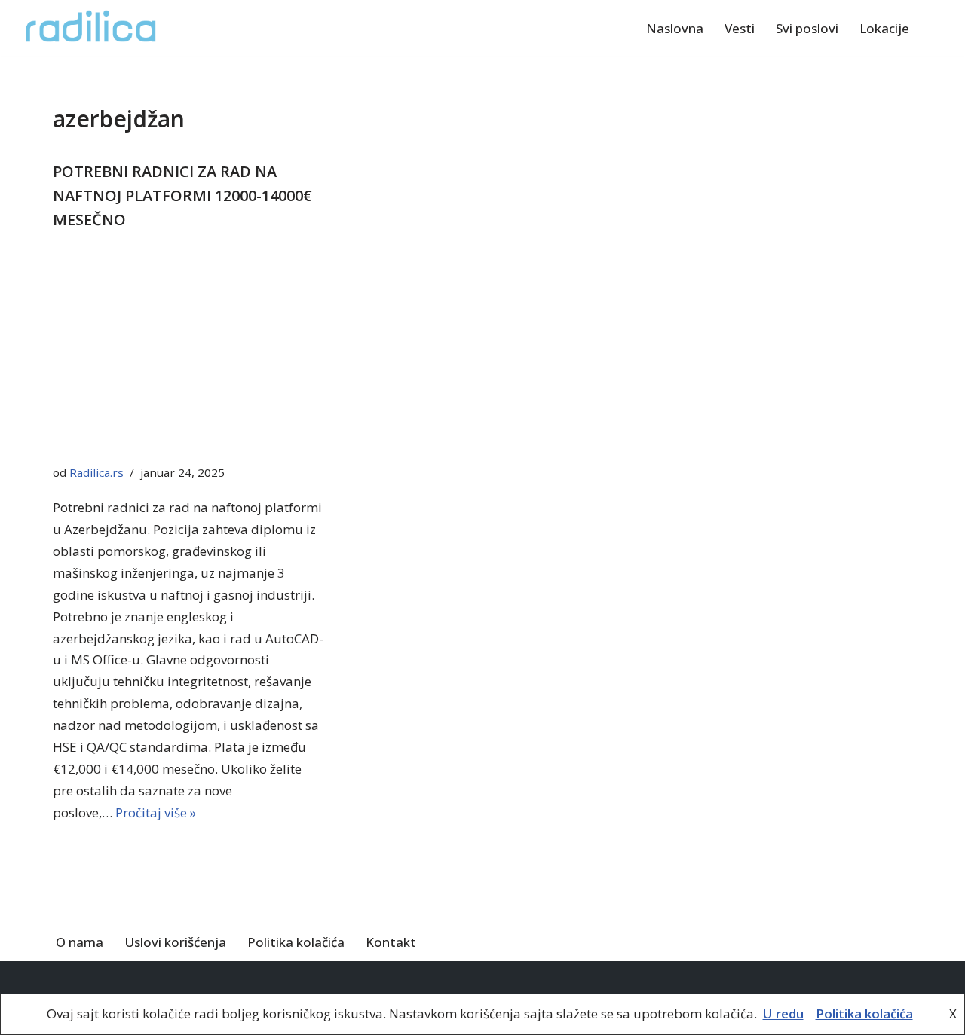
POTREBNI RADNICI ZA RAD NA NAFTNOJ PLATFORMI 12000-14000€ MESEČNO (182, 195)
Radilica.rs (96, 472)
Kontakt (391, 942)
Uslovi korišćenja (175, 942)
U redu (783, 1013)
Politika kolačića (296, 942)
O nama (79, 942)
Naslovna (674, 28)
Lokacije (884, 28)
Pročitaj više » (155, 812)
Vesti (740, 28)
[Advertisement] (188, 351)
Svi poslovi (807, 28)
